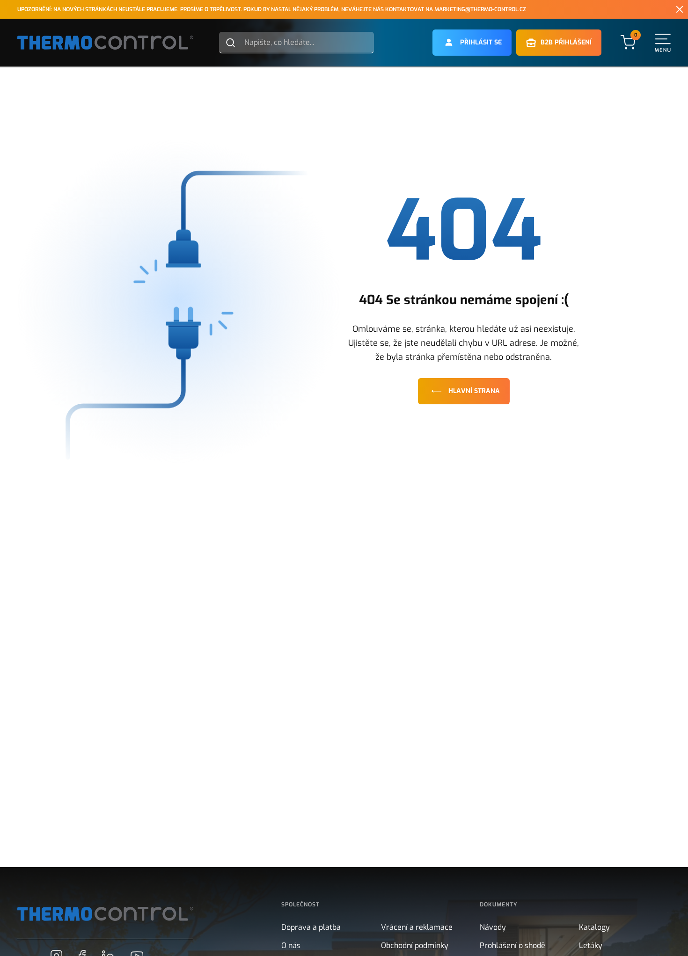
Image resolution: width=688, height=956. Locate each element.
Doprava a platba (311, 927)
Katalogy (594, 927)
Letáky (590, 945)
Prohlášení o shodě (512, 945)
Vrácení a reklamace (417, 927)
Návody (493, 927)
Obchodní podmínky (414, 945)
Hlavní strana (474, 391)
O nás (290, 945)
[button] (472, 42)
